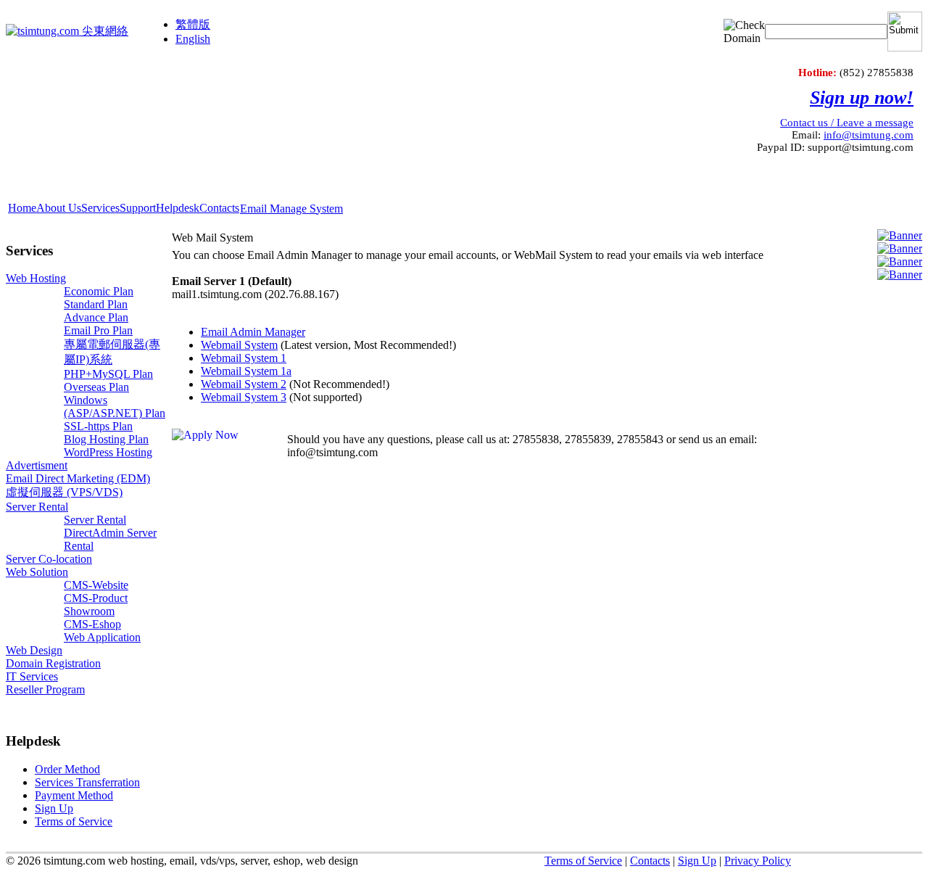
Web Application (102, 637)
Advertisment (36, 465)
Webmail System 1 (243, 358)
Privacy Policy (757, 860)
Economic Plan (98, 291)
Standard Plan (96, 304)
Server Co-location (49, 559)
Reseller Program (45, 689)
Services (100, 208)
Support (138, 208)
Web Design (34, 650)
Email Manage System (291, 208)
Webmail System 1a (246, 371)
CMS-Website (96, 585)
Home (22, 208)
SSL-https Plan (98, 426)
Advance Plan (96, 317)
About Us (58, 208)
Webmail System (239, 345)
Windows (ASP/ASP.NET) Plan (114, 406)
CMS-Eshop (92, 624)
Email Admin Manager (253, 332)
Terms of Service (583, 860)
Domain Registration (53, 663)
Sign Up (697, 860)
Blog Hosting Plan (106, 439)
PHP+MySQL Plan (108, 374)
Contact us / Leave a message (847, 122)
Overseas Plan (96, 387)
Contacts (219, 208)
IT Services (32, 676)
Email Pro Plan (98, 330)
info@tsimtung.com (869, 135)
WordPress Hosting (108, 452)
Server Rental (37, 506)
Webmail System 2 (243, 384)
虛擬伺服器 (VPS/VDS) (64, 492)
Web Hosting (36, 278)
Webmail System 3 (243, 397)
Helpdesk (177, 208)
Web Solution (37, 572)
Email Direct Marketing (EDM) (78, 478)
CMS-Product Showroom (96, 604)
